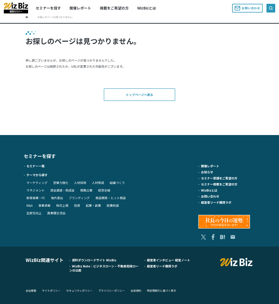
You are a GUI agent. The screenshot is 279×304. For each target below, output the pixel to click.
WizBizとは (146, 7)
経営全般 (104, 190)
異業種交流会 (56, 213)
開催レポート (80, 7)
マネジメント (35, 190)
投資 (77, 205)
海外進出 (57, 198)
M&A (29, 205)
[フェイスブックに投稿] (213, 237)
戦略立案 (86, 190)
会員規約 (136, 290)
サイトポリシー (51, 290)
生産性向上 (34, 213)
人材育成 (98, 182)
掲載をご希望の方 (114, 7)
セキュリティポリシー (79, 290)
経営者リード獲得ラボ (216, 202)
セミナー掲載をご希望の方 (219, 184)
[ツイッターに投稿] (203, 237)
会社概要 (31, 290)
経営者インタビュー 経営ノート (168, 260)
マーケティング (36, 182)
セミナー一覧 (35, 166)
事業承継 (44, 205)
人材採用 (80, 182)
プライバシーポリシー (111, 290)
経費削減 (113, 205)
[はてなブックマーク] (222, 237)
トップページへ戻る (139, 94)
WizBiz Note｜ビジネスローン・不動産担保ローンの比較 (104, 268)
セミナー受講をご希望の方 (219, 178)
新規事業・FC (35, 198)
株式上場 (62, 205)
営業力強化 (60, 182)
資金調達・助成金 (62, 190)
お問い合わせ (251, 8)
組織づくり (117, 182)
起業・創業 (93, 205)
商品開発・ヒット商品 (110, 198)
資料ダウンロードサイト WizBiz (94, 260)
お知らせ (207, 172)
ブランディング (79, 198)
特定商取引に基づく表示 (161, 290)
